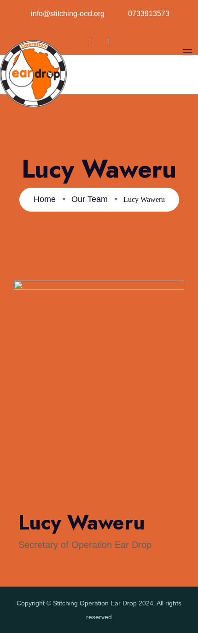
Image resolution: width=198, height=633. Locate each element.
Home (45, 199)
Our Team (89, 199)
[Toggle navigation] (186, 52)
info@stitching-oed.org (68, 13)
